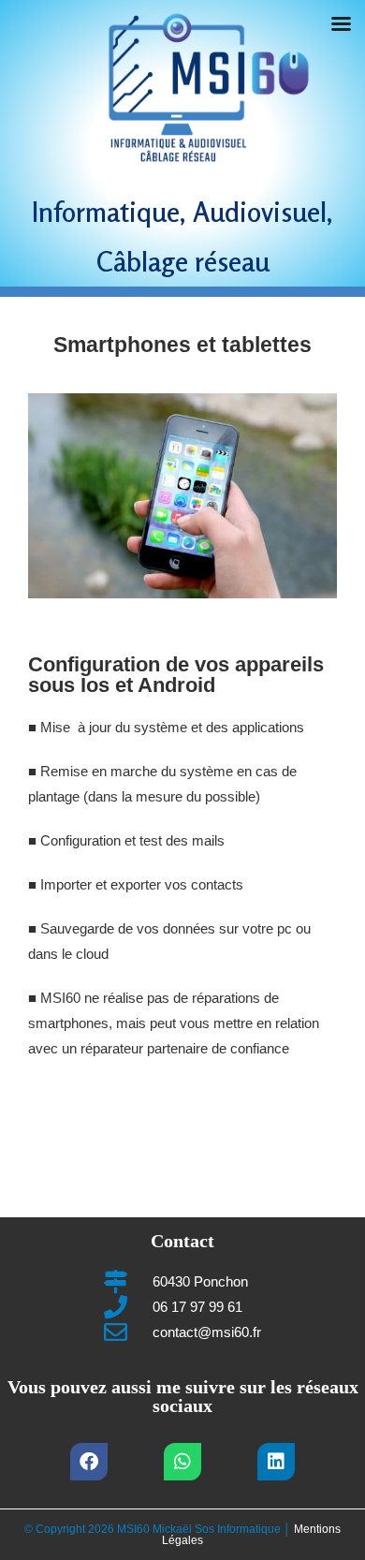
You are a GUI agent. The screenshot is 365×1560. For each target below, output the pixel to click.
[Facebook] (89, 1461)
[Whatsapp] (182, 1461)
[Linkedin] (276, 1461)
